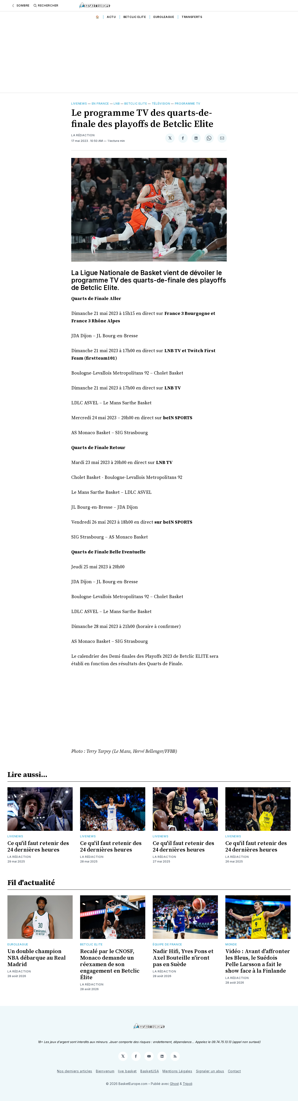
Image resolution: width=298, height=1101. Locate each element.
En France (100, 103)
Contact (234, 1071)
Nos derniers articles (74, 1071)
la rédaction (83, 135)
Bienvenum (105, 1071)
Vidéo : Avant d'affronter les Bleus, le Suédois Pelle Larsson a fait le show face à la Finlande (257, 961)
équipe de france (167, 944)
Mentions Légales (177, 1071)
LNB (117, 103)
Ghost (174, 1084)
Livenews (79, 103)
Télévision (161, 103)
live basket (127, 1071)
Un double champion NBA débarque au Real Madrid (36, 958)
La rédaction (19, 857)
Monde (231, 944)
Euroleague (163, 17)
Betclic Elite (134, 17)
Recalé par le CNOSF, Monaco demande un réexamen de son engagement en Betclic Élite (109, 964)
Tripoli (187, 1084)
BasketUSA (149, 1071)
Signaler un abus (210, 1071)
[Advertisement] (149, 57)
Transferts (192, 17)
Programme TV (187, 103)
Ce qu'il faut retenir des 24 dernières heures (38, 846)
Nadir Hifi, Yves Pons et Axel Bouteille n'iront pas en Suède (183, 958)
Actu (111, 17)
